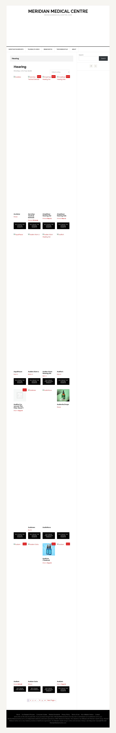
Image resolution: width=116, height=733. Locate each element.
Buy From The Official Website (19, 226)
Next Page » (51, 700)
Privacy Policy (66, 714)
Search (81, 55)
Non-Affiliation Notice (87, 714)
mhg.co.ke (92, 720)
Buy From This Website (20, 689)
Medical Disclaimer (54, 714)
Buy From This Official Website (48, 381)
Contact (97, 714)
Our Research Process (28, 714)
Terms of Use (75, 714)
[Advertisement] (58, 33)
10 (45, 700)
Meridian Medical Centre (58, 11)
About (18, 714)
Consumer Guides (41, 714)
